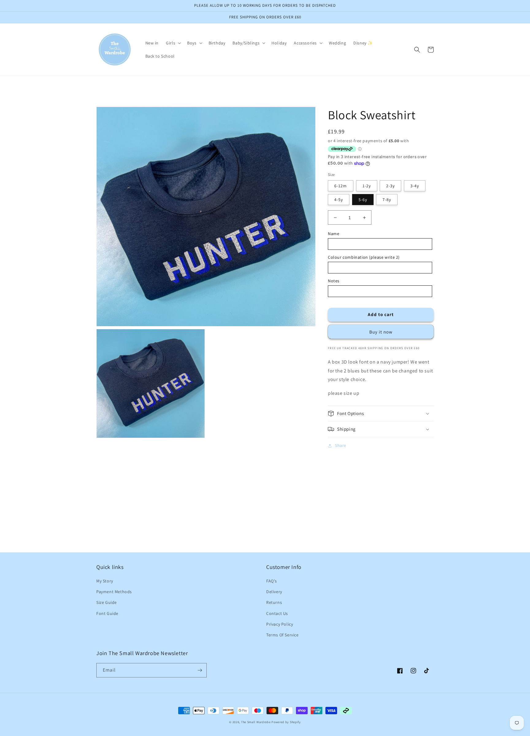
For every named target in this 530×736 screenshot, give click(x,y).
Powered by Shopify (286, 722)
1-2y (367, 186)
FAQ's (271, 581)
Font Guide (107, 613)
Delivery (274, 591)
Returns (274, 602)
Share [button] (340, 445)
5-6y (363, 199)
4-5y (338, 199)
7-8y (386, 199)
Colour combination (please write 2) (364, 257)
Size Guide (106, 602)
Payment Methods (114, 591)
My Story (104, 581)
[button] (172, 42)
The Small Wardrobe (256, 722)
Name (333, 233)
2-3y (390, 186)
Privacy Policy (279, 624)
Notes (334, 281)
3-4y (414, 186)
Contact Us (277, 613)
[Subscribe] (199, 670)
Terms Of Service (282, 635)
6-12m (340, 186)
